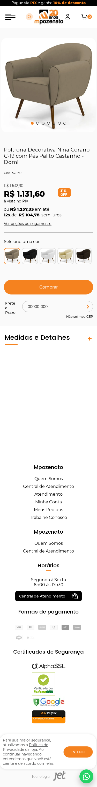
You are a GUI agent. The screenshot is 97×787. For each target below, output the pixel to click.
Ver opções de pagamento (27, 223)
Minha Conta (48, 502)
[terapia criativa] (49, 16)
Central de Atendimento (48, 486)
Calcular (88, 306)
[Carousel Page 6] (59, 123)
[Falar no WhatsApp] (86, 776)
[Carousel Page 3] (43, 123)
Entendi (78, 752)
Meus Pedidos (48, 509)
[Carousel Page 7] (64, 123)
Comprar (48, 287)
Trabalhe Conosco (48, 517)
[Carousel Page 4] (48, 123)
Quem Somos (48, 478)
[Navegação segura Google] (48, 706)
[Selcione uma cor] (30, 256)
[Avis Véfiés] (48, 722)
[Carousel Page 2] (37, 123)
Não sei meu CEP (79, 317)
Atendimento (48, 494)
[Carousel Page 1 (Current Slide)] (32, 123)
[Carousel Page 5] (54, 123)
